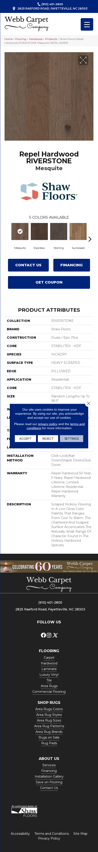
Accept (25, 438)
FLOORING (49, 651)
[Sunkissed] (78, 231)
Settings (71, 438)
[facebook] (43, 635)
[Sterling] (58, 231)
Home (9, 39)
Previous (8, 232)
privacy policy (47, 424)
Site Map (80, 834)
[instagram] (49, 635)
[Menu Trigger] (87, 24)
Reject (48, 438)
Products (51, 39)
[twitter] (54, 635)
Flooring (20, 39)
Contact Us (28, 265)
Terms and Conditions (51, 834)
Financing (71, 265)
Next (90, 232)
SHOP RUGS (49, 702)
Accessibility (20, 834)
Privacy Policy (49, 838)
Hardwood (35, 39)
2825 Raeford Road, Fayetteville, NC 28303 (52, 8)
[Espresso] (39, 231)
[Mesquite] (20, 231)
